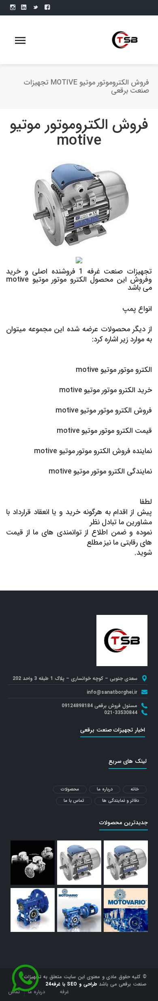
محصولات (70, 789)
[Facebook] (47, 7)
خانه (134, 789)
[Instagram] (12, 7)
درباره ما (105, 789)
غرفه (64, 992)
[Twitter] (35, 7)
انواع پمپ (137, 309)
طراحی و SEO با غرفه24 (71, 984)
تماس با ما (74, 800)
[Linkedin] (23, 7)
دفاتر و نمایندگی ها (120, 800)
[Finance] (125, 39)
